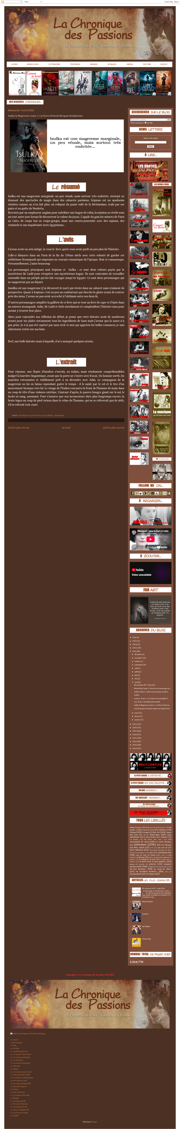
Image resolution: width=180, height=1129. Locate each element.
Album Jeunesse (136, 827)
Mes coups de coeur (20, 1081)
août (136, 668)
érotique (150, 874)
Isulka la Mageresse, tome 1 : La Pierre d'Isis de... (152, 705)
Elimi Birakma (147, 902)
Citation (162, 830)
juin (136, 675)
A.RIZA (136, 695)
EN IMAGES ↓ (112, 64)
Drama (133, 832)
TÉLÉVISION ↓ (75, 64)
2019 (134, 731)
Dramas (15, 1089)
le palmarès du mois (147, 859)
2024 (134, 644)
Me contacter (17, 1043)
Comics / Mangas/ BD (21, 1110)
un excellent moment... (146, 871)
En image (145, 832)
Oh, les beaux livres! (20, 1107)
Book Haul (159, 827)
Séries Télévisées (19, 1092)
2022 (134, 651)
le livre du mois (154, 857)
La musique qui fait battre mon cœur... (146, 839)
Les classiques (18, 1060)
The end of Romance (20, 1104)
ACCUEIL (14, 64)
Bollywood (149, 827)
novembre (139, 658)
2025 (134, 641)
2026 (134, 637)
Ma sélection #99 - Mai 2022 (144, 685)
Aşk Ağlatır (146, 926)
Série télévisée (136, 850)
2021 (134, 724)
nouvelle (141, 864)
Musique (168, 845)
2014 (134, 748)
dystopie (141, 857)
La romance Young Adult (22, 1083)
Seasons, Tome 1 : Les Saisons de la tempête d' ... (151, 698)
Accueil (66, 427)
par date (150, 123)
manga (132, 864)
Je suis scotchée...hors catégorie (156, 837)
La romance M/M (19, 1101)
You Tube (16, 1048)
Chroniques (23, 416)
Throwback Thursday (157, 850)
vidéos (167, 871)
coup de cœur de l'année (146, 855)
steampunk (59, 416)
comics (150, 853)
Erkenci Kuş (146, 939)
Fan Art (156, 832)
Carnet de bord (148, 830)
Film (136, 835)
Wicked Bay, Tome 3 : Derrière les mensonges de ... (152, 688)
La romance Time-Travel (22, 1054)
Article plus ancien (113, 427)
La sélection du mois (20, 1051)
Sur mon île (163, 848)
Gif (144, 835)
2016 (134, 741)
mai (136, 679)
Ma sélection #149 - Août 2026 (153, 888)
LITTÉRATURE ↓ (55, 64)
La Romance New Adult (21, 1075)
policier (152, 864)
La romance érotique (20, 1113)
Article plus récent (18, 427)
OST (152, 848)
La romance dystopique (21, 1057)
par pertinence (138, 123)
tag (160, 867)
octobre (138, 661)
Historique (155, 835)
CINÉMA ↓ (130, 64)
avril (136, 682)
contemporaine (164, 853)
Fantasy (168, 832)
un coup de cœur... (162, 869)
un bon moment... (138, 869)
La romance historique (21, 1095)
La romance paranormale (22, 1072)
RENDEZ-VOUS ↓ (33, 64)
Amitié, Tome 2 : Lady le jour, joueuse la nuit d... (151, 692)
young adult (135, 874)
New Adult (139, 848)
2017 (134, 738)
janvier (137, 720)
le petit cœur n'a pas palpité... (41, 416)
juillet (137, 672)
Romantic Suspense (20, 1086)
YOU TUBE (147, 64)
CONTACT (164, 64)
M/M (159, 845)
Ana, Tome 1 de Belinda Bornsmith (147, 702)
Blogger (94, 1122)
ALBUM (15, 1116)
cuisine (163, 855)
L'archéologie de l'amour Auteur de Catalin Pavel (152, 709)
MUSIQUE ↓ (94, 64)
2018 (134, 735)
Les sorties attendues (163, 842)
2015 (134, 745)
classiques (141, 853)
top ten (166, 867)
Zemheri (145, 914)
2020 (134, 728)
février (137, 716)
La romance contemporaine (23, 1078)
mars (137, 713)
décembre (138, 654)
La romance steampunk (21, 1063)
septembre (139, 665)
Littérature (140, 844)
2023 (134, 648)
